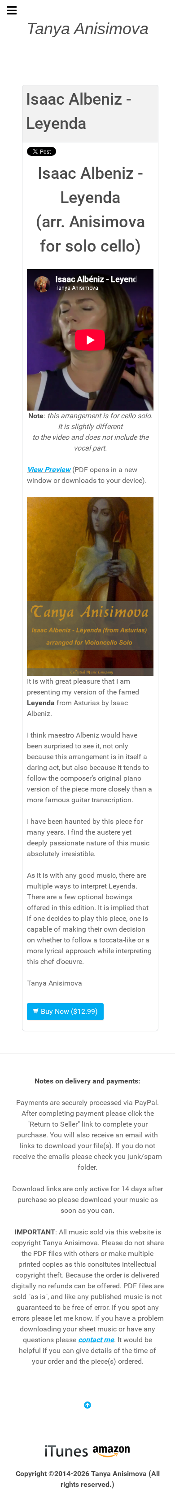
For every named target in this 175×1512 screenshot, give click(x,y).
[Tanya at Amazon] (111, 1450)
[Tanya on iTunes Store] (66, 1450)
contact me (96, 1339)
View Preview (48, 469)
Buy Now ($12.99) (68, 1011)
